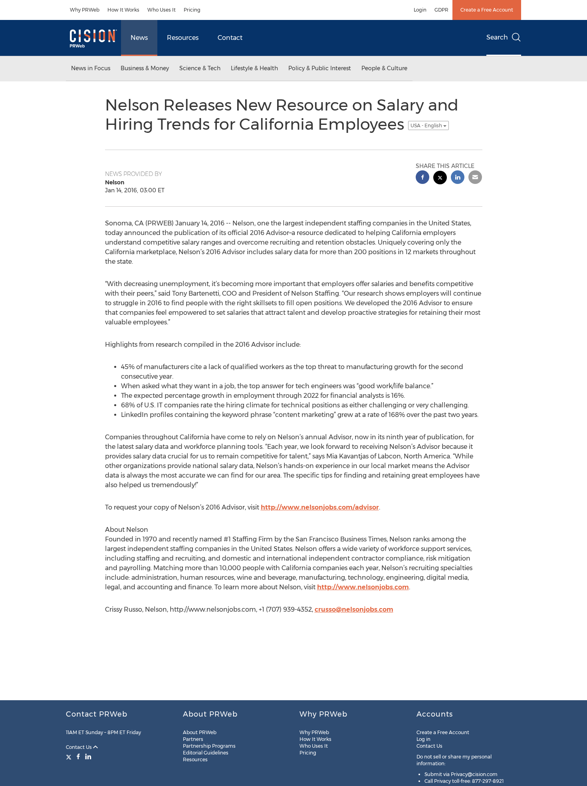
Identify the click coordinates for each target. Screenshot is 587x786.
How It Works (123, 10)
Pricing (192, 10)
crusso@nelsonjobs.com (354, 609)
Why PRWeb (84, 10)
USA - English (427, 125)
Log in (423, 739)
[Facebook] (78, 756)
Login (420, 10)
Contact (230, 37)
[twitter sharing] (440, 178)
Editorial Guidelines (205, 753)
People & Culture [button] (384, 68)
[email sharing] (475, 178)
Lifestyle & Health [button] (254, 68)
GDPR (441, 10)
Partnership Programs (209, 746)
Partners (193, 739)
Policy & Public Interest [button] (319, 68)
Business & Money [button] (145, 68)
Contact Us (79, 747)
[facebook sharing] (422, 178)
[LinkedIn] (88, 756)
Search (497, 37)
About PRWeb (199, 732)
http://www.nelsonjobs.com (363, 587)
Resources (182, 37)
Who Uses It (161, 10)
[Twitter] (69, 756)
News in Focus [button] (90, 68)
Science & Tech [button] (199, 68)
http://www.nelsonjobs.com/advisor (320, 507)
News (139, 37)
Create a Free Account (486, 10)
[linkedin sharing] (457, 178)
